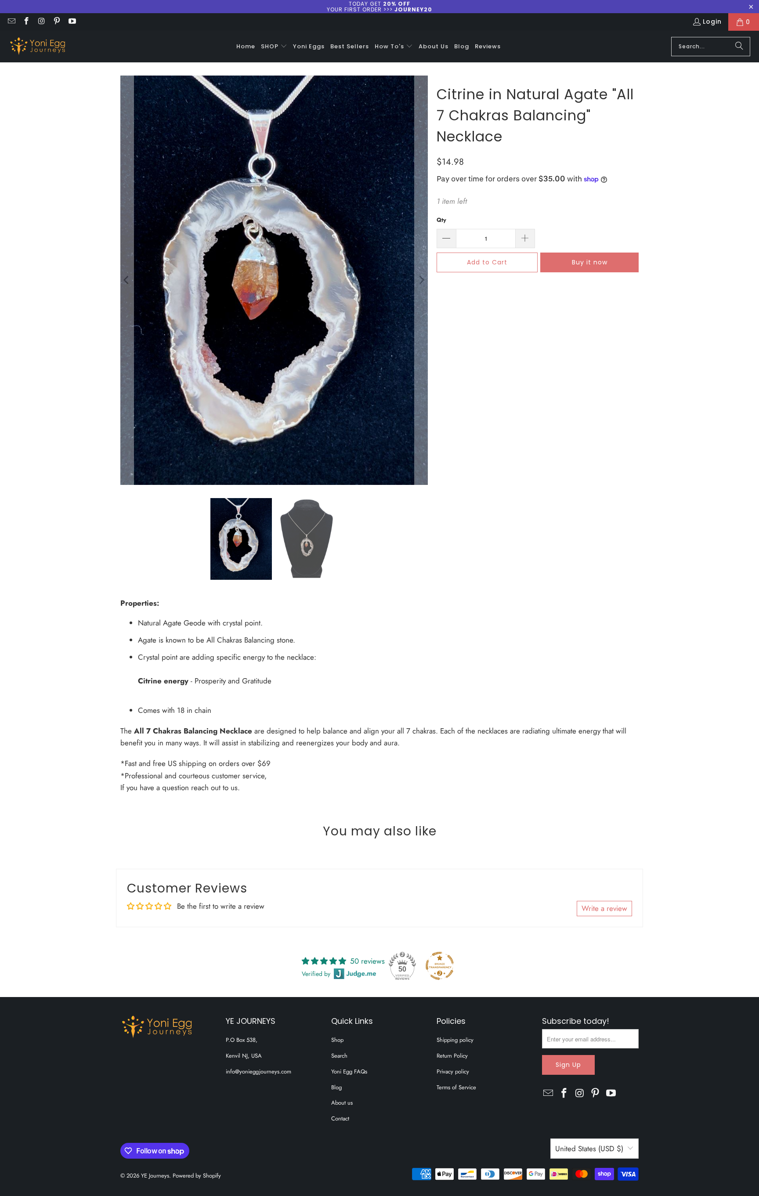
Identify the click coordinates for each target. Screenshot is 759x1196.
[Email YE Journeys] (11, 22)
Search (339, 1055)
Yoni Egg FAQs (349, 1071)
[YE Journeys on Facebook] (26, 22)
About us (342, 1102)
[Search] (739, 46)
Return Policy (452, 1055)
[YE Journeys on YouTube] (71, 22)
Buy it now (589, 262)
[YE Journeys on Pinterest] (56, 22)
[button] (274, 46)
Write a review (604, 908)
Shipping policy (455, 1040)
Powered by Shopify (197, 1175)
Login (712, 21)
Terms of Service (456, 1087)
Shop (337, 1040)
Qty (441, 220)
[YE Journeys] (37, 46)
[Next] (421, 280)
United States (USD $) (589, 1148)
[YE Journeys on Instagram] (41, 22)
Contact (340, 1118)
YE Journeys (155, 1175)
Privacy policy (453, 1071)
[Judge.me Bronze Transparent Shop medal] (440, 966)
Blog (336, 1087)
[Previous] (127, 280)
